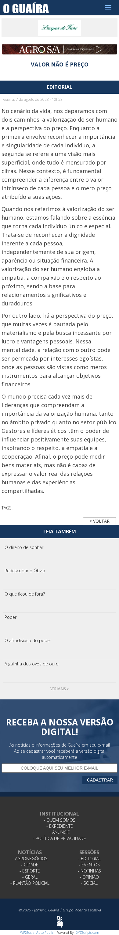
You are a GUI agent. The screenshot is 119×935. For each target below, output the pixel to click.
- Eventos (89, 865)
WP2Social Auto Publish (38, 932)
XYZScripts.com (87, 932)
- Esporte (30, 871)
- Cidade (29, 865)
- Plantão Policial (29, 883)
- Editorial (89, 858)
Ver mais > (59, 688)
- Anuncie (59, 832)
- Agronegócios (30, 858)
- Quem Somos (59, 820)
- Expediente (59, 826)
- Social (89, 883)
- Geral (30, 877)
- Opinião (89, 877)
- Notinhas (89, 871)
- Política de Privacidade (59, 838)
